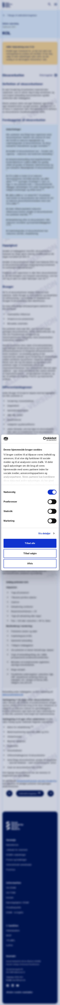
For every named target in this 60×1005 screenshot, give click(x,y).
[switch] (52, 501)
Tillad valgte (29, 553)
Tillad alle (30, 543)
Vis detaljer (44, 533)
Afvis (30, 563)
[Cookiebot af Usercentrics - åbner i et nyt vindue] (43, 439)
